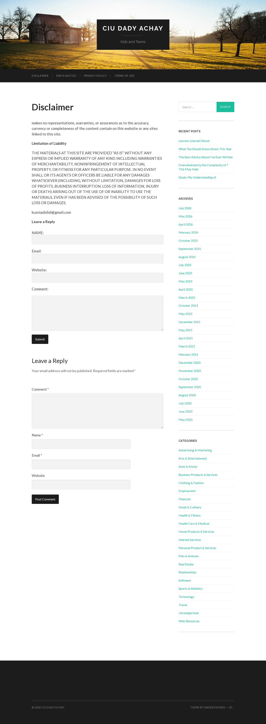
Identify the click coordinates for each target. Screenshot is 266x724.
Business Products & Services (198, 474)
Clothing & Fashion (191, 483)
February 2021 (188, 354)
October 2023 (188, 305)
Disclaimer (40, 75)
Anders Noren (214, 707)
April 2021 (186, 338)
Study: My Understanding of (197, 177)
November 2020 (190, 371)
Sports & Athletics (191, 588)
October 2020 (188, 379)
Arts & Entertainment (193, 458)
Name (37, 435)
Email (37, 455)
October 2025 (188, 240)
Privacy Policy (95, 75)
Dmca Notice (66, 75)
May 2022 (185, 313)
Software (185, 580)
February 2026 (188, 232)
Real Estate (186, 564)
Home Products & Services (196, 531)
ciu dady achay (133, 28)
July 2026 (185, 208)
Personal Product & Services (197, 548)
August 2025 (187, 257)
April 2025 (186, 289)
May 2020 (185, 419)
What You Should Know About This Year (205, 149)
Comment (40, 389)
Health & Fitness (190, 515)
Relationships (187, 572)
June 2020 (185, 411)
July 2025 (185, 265)
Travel (183, 605)
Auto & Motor (188, 466)
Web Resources (189, 621)
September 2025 (190, 248)
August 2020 (187, 395)
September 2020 (190, 387)
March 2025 (187, 297)
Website (38, 475)
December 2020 (189, 362)
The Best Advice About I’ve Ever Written (206, 157)
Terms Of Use (124, 75)
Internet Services (190, 539)
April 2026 (186, 224)
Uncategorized (189, 613)
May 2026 (185, 216)
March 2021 (187, 346)
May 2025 (185, 281)
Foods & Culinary (190, 507)
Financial (184, 499)
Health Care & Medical (194, 523)
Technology (186, 596)
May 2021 (185, 330)
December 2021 (189, 322)
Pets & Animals (189, 556)
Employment (187, 491)
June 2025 (185, 273)
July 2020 (185, 403)
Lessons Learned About (194, 140)
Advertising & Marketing (195, 450)
